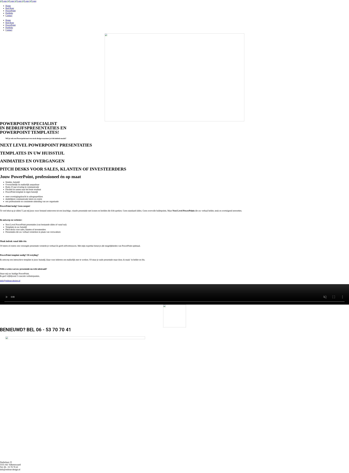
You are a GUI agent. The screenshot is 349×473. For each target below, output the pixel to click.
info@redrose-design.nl (10, 281)
